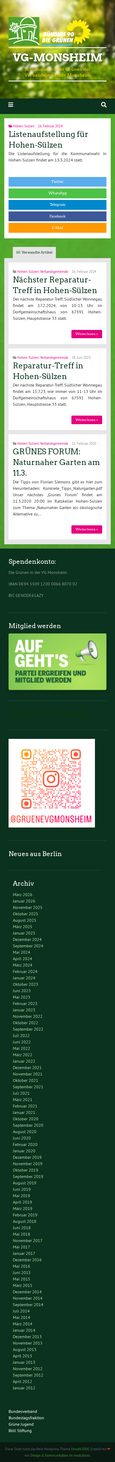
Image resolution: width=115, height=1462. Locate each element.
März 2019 (22, 1208)
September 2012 (28, 1375)
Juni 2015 (22, 1272)
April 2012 (22, 1381)
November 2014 (28, 1298)
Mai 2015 (21, 1279)
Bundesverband (23, 1411)
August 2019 (24, 1182)
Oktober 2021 (25, 1080)
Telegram (58, 205)
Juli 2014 (21, 1311)
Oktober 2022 (25, 1022)
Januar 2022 (24, 1061)
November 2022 (28, 1016)
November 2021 (28, 1074)
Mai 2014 (21, 1317)
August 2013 (24, 1349)
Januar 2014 (24, 1330)
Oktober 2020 (25, 1118)
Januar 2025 (24, 933)
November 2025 (28, 907)
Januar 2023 (24, 1009)
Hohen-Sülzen (23, 126)
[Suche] (104, 104)
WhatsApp (57, 193)
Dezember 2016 (27, 1259)
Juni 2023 (22, 990)
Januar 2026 (24, 901)
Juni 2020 (22, 1138)
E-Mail (57, 228)
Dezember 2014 (27, 1291)
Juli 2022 (21, 1035)
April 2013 (22, 1355)
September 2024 (28, 945)
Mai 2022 (21, 1048)
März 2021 (22, 1099)
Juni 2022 (22, 1042)
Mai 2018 (21, 1234)
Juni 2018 (22, 1227)
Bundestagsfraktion (26, 1417)
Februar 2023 (25, 1003)
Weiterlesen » (86, 334)
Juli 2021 (21, 1093)
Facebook (57, 216)
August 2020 (24, 1131)
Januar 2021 (24, 1112)
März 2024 (22, 965)
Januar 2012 (24, 1387)
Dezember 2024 (27, 939)
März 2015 (22, 1285)
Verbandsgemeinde (54, 271)
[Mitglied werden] (57, 688)
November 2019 (28, 1163)
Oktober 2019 (25, 1170)
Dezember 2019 (27, 1157)
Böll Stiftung (20, 1430)
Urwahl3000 (80, 1449)
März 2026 (22, 894)
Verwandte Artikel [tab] (37, 252)
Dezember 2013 (27, 1336)
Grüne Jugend (21, 1424)
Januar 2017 (24, 1253)
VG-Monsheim (57, 57)
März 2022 (22, 1054)
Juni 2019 (22, 1189)
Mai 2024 (21, 952)
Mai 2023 (21, 997)
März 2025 (22, 926)
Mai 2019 (21, 1195)
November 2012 (28, 1368)
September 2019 (28, 1176)
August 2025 (24, 920)
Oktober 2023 (25, 984)
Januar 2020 (24, 1150)
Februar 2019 (25, 1214)
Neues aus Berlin (35, 854)
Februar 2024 (25, 971)
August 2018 (24, 1221)
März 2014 (22, 1323)
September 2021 (28, 1086)
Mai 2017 (21, 1247)
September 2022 (28, 1029)
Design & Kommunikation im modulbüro (60, 1455)
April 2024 (22, 958)
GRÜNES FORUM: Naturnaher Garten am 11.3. (56, 462)
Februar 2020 (25, 1144)
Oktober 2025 (25, 913)
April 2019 (22, 1202)
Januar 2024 (24, 977)
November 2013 (28, 1343)
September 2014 (28, 1304)
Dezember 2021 (27, 1067)
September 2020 (28, 1125)
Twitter (57, 182)
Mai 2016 (21, 1266)
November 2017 (28, 1240)
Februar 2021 (25, 1106)
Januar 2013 (24, 1362)
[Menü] (10, 104)
